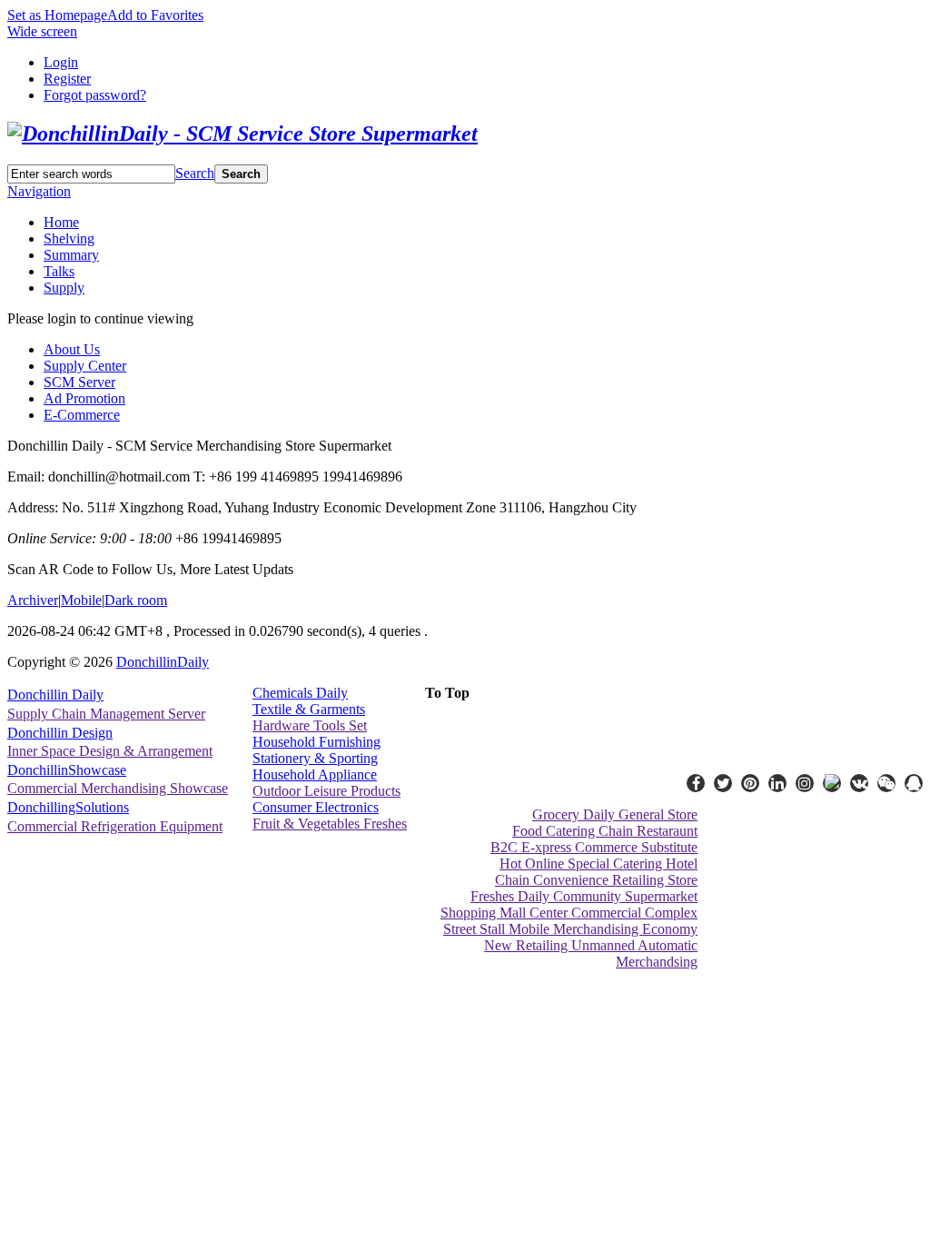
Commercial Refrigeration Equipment (115, 826)
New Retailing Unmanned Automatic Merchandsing (591, 953)
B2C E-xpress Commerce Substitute (594, 847)
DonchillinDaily (162, 662)
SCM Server (79, 382)
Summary (71, 255)
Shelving (69, 238)
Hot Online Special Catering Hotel (599, 863)
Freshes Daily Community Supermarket (584, 896)
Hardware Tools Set (309, 725)
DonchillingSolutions (68, 807)
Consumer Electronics (315, 807)
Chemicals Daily (300, 692)
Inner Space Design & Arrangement (110, 751)
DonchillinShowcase (66, 770)
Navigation (39, 191)
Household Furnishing (316, 742)
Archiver (32, 600)
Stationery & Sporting (315, 758)
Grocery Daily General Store (615, 814)
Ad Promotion (84, 398)
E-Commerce (82, 414)
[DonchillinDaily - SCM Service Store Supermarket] (242, 133)
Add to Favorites (155, 15)
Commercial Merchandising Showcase (117, 788)
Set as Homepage (57, 15)
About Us (72, 349)
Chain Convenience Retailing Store (596, 880)
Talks (59, 271)
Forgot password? (95, 95)
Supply (64, 287)
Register (67, 78)
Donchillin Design (60, 732)
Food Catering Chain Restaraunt (605, 831)
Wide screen (42, 31)
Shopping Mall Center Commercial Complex (569, 912)
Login (61, 62)
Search (194, 173)
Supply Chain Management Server (106, 713)
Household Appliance (314, 774)
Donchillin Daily (55, 694)
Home (61, 222)
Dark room (135, 600)
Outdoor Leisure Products (326, 791)
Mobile (81, 600)
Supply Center (85, 365)
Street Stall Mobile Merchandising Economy (570, 929)
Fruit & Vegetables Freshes (329, 823)
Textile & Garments (308, 709)
